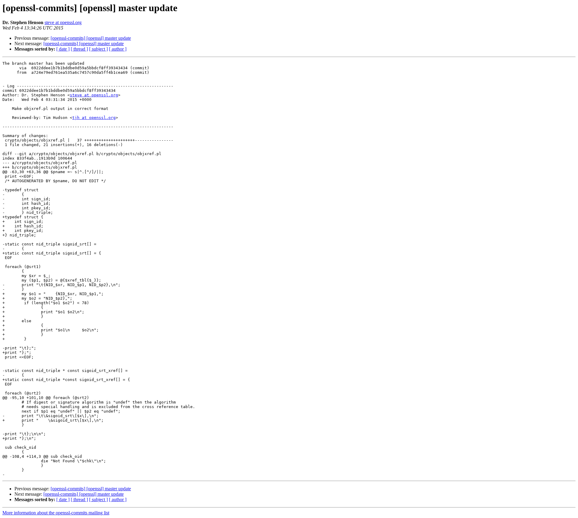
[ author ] (117, 48)
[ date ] (63, 48)
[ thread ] (79, 48)
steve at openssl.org (63, 22)
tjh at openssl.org (94, 117)
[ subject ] (98, 48)
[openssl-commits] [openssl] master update (91, 38)
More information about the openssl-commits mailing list (55, 512)
